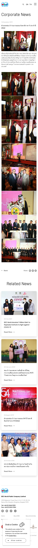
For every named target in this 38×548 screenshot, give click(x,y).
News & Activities (31, 516)
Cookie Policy (12, 535)
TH (30, 4)
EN (27, 4)
